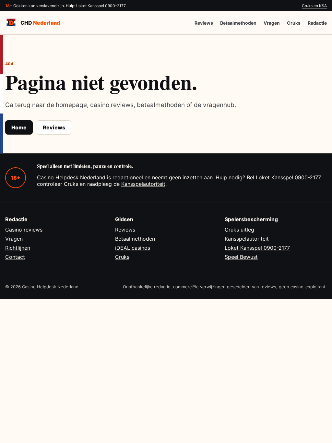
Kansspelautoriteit (143, 184)
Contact (15, 257)
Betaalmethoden (238, 23)
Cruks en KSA (314, 5)
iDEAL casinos (132, 248)
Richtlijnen (17, 248)
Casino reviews (23, 229)
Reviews (204, 23)
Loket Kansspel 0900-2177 (288, 177)
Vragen (272, 23)
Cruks (294, 23)
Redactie (317, 23)
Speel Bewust (241, 257)
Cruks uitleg (239, 229)
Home (19, 127)
